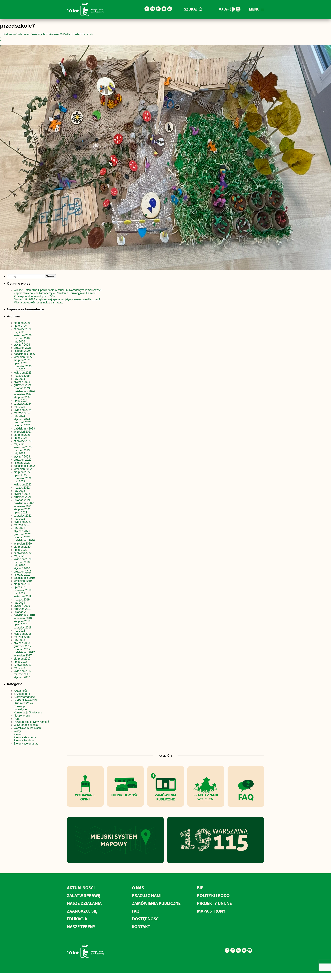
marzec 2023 (22, 450)
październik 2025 (24, 353)
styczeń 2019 (22, 605)
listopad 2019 (22, 574)
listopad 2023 (22, 425)
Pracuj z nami (147, 895)
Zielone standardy (25, 737)
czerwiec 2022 (23, 478)
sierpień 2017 (22, 658)
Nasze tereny (22, 715)
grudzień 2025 (22, 347)
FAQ (135, 911)
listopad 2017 (22, 649)
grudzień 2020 (22, 534)
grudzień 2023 (22, 422)
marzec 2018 (22, 636)
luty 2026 (19, 341)
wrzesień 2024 (23, 394)
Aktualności (21, 690)
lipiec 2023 (20, 437)
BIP (200, 887)
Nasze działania (84, 903)
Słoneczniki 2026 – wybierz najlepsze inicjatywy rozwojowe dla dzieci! (57, 299)
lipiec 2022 (20, 475)
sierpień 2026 (22, 322)
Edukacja (19, 706)
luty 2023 (19, 453)
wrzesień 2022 (23, 469)
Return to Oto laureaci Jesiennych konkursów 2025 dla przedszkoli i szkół (46, 34)
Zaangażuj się (82, 911)
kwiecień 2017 (23, 671)
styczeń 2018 (22, 643)
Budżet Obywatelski (26, 700)
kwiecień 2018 (23, 633)
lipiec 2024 (20, 400)
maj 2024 (19, 406)
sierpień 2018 (22, 621)
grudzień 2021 (22, 496)
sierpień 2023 (22, 434)
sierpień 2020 (22, 546)
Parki (17, 718)
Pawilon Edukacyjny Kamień (31, 721)
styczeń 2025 (22, 381)
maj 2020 (19, 556)
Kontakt (141, 926)
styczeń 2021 (22, 531)
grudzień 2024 (22, 385)
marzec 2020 (22, 562)
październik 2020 (24, 540)
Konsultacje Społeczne (28, 712)
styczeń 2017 (22, 677)
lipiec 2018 (20, 624)
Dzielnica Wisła (23, 703)
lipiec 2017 (20, 661)
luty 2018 (19, 639)
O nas (138, 887)
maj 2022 (19, 481)
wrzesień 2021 (23, 506)
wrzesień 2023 (23, 431)
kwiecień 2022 (23, 484)
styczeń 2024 (22, 419)
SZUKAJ (190, 9)
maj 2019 (19, 593)
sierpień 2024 (22, 397)
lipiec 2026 (20, 326)
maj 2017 (19, 667)
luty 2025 (19, 378)
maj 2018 (19, 630)
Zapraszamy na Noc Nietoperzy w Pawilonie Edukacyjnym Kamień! (55, 293)
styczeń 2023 (22, 456)
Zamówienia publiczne (156, 903)
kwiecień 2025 (23, 372)
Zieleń (18, 734)
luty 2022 (19, 490)
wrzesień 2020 (23, 543)
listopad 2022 (22, 462)
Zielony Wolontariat (26, 743)
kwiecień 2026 (23, 335)
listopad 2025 (22, 350)
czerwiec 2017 (23, 664)
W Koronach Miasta (26, 724)
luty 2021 (19, 528)
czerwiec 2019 (23, 590)
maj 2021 (19, 518)
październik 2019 (24, 577)
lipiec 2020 (20, 549)
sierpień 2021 (22, 509)
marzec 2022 (22, 487)
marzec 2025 (22, 375)
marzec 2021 (22, 524)
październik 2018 (24, 615)
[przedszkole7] (165, 158)
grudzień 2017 (22, 646)
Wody (17, 731)
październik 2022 (24, 465)
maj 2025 (19, 369)
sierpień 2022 (22, 472)
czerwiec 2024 (23, 403)
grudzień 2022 (22, 459)
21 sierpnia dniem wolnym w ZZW (34, 296)
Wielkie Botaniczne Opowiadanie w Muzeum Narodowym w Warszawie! (58, 290)
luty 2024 (19, 416)
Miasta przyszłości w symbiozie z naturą (38, 302)
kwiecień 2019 (23, 596)
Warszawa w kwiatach (27, 728)
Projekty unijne (214, 903)
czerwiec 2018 (23, 627)
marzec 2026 (22, 338)
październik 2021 (24, 503)
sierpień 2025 (22, 360)
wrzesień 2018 (23, 618)
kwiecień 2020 (23, 559)
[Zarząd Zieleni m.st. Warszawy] (85, 16)
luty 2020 (19, 565)
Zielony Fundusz (24, 740)
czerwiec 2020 (23, 552)
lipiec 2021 (20, 512)
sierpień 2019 (22, 584)
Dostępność (145, 918)
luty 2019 (19, 602)
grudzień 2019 (22, 571)
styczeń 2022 (22, 493)
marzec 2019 (22, 599)
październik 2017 (24, 652)
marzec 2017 (22, 674)
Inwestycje (20, 709)
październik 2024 (24, 391)
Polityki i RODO (213, 895)
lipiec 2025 (20, 363)
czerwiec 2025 (23, 366)
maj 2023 (19, 444)
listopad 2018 (22, 611)
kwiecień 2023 (23, 447)
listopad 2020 (22, 537)
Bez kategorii (22, 693)
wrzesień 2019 (23, 580)
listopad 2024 (22, 388)
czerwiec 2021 (23, 515)
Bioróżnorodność (24, 696)
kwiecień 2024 (23, 409)
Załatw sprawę (83, 895)
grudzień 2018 (22, 608)
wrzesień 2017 (23, 655)
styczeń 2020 (22, 568)
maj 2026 (19, 332)
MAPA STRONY (211, 911)
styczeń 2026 (22, 344)
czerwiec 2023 (23, 441)
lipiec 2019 (20, 587)
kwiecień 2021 (23, 521)
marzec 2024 (22, 413)
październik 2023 (24, 428)
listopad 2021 (22, 500)
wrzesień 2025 (23, 357)
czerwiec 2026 (23, 329)
